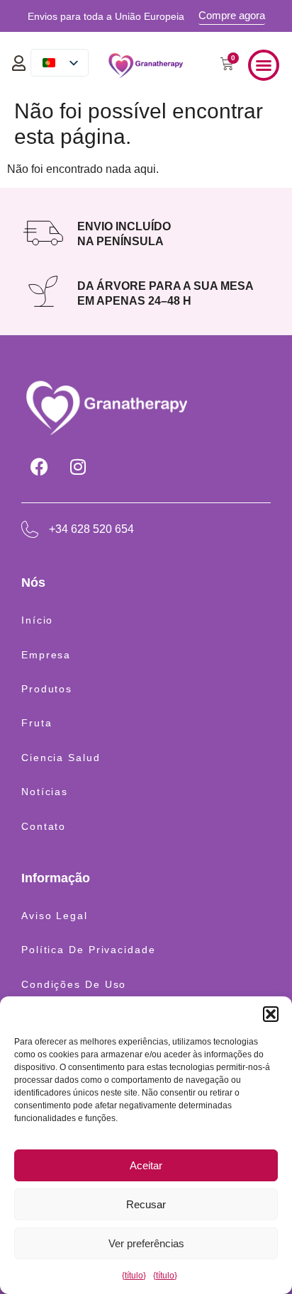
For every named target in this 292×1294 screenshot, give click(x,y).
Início (37, 620)
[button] (271, 1014)
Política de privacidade (88, 949)
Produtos (46, 688)
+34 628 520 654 (91, 529)
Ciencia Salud (61, 757)
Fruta (36, 722)
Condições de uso (73, 984)
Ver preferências (146, 1243)
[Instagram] (78, 467)
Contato (43, 826)
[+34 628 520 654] (29, 529)
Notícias (44, 791)
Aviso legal (54, 915)
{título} (134, 1276)
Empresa (46, 654)
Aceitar (146, 1165)
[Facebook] (39, 467)
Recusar (146, 1204)
